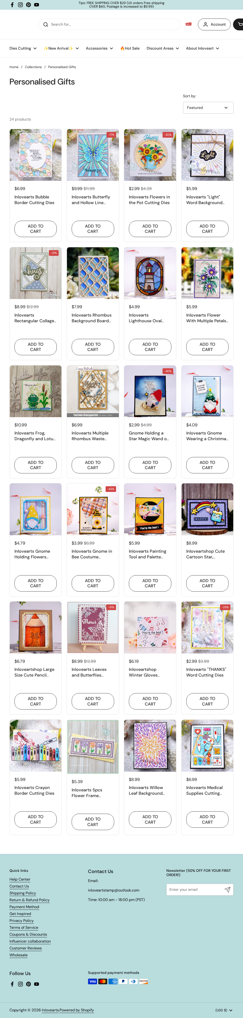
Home (14, 67)
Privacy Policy (21, 920)
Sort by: (189, 95)
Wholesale (18, 955)
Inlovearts (50, 1010)
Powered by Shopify (77, 1010)
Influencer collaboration (30, 941)
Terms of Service (23, 927)
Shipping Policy (22, 893)
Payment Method (24, 906)
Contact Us (19, 886)
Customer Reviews (25, 948)
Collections (33, 67)
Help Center (19, 879)
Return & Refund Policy (29, 899)
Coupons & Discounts (28, 934)
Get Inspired (20, 913)
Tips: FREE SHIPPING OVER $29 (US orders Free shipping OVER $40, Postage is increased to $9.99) (121, 5)
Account (218, 24)
